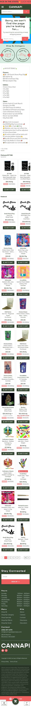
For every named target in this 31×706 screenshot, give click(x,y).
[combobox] (12, 12)
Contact (23, 617)
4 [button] (15, 557)
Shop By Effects (6, 620)
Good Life (9, 215)
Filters (4, 704)
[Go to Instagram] (6, 650)
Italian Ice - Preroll (23, 507)
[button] (2, 7)
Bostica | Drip (23, 409)
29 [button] (25, 557)
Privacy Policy (5, 661)
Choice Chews (8, 248)
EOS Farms (8, 312)
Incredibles (23, 280)
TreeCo (23, 537)
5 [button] (18, 557)
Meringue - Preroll (23, 539)
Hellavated (23, 248)
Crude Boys (23, 473)
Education (23, 623)
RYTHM (9, 173)
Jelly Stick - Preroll (23, 441)
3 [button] (12, 557)
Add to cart (10, 189)
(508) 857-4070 (6, 630)
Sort (26, 704)
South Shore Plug (9, 213)
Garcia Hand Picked (8, 407)
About (22, 612)
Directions (23, 620)
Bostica (23, 407)
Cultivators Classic (8, 439)
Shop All (4, 612)
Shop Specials (6, 617)
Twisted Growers (23, 439)
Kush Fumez (7, 409)
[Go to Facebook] (2, 650)
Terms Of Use (13, 661)
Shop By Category (7, 615)
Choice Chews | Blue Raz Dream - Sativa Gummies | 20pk (8, 251)
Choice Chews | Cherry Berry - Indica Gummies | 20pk (23, 315)
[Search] (26, 12)
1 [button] (5, 557)
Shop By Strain (6, 623)
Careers (22, 615)
